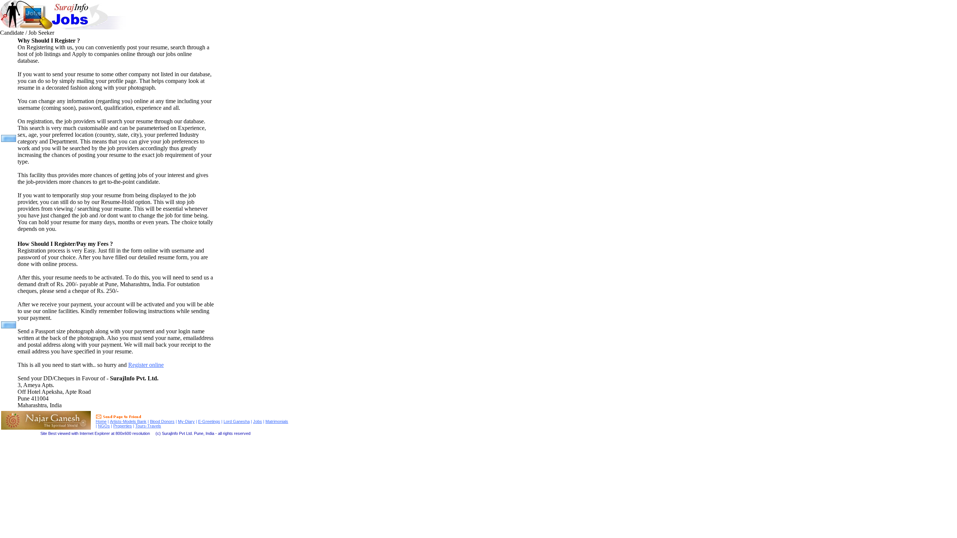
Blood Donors (162, 421)
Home (101, 421)
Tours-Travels (148, 426)
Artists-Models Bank (128, 421)
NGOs (104, 426)
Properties (122, 426)
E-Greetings (209, 421)
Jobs (257, 421)
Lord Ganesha (237, 421)
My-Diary (186, 421)
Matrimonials (276, 421)
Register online (146, 365)
